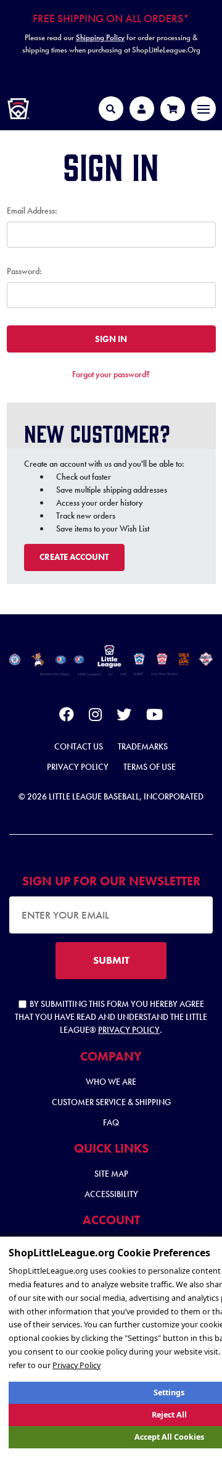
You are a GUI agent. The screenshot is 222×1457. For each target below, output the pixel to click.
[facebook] (66, 717)
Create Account (74, 556)
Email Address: (32, 210)
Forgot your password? (111, 374)
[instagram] (95, 717)
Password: (24, 271)
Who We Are (111, 1081)
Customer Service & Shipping (111, 1102)
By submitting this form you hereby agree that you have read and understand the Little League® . (111, 1016)
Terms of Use (149, 766)
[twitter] (124, 717)
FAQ (111, 1122)
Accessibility (111, 1194)
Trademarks (143, 746)
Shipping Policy (100, 37)
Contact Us (78, 746)
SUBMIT (111, 960)
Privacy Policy (78, 766)
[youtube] (154, 717)
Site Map (111, 1173)
